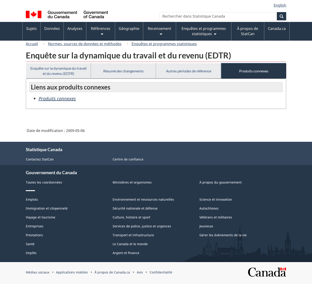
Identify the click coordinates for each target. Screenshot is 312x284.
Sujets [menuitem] (31, 28)
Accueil (32, 43)
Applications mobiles (72, 272)
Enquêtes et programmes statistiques (164, 43)
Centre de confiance (128, 159)
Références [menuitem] (100, 28)
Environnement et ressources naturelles (143, 199)
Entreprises (34, 226)
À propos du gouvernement (220, 182)
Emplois (32, 199)
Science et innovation (215, 199)
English (280, 5)
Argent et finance (126, 253)
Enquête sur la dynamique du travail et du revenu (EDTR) (58, 71)
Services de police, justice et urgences (142, 226)
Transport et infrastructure (133, 235)
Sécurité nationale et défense (135, 208)
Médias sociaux (37, 272)
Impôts (31, 253)
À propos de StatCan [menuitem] (247, 31)
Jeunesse (206, 226)
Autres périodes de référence (188, 71)
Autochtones (209, 208)
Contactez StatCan (40, 159)
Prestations (34, 235)
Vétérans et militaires (215, 217)
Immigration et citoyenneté (47, 208)
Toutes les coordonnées (44, 182)
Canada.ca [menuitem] (277, 28)
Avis (140, 272)
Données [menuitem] (52, 28)
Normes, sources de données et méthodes (85, 43)
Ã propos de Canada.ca (112, 272)
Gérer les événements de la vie (223, 235)
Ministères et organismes (132, 182)
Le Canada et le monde (130, 244)
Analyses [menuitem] (74, 28)
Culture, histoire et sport (131, 217)
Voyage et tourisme (40, 217)
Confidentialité (161, 272)
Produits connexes (253, 71)
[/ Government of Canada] (67, 15)
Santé (30, 244)
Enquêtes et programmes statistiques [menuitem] (204, 31)
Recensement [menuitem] (159, 28)
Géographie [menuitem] (129, 28)
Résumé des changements (123, 71)
